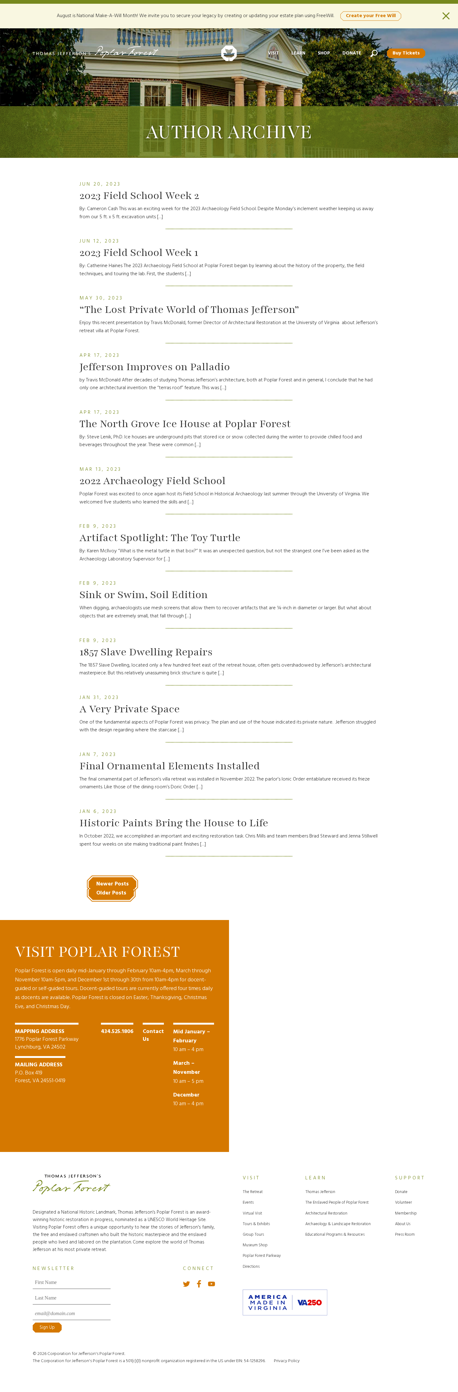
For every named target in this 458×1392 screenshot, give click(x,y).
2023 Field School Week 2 (139, 195)
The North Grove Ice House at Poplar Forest (185, 424)
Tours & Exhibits (256, 1224)
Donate (351, 53)
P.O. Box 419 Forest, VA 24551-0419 (40, 1072)
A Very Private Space (129, 709)
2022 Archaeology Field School (152, 481)
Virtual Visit (252, 1213)
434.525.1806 (117, 1031)
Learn (298, 53)
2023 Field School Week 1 (138, 252)
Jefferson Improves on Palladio (154, 367)
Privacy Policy (287, 1361)
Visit (273, 53)
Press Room (405, 1234)
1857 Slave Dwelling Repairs (145, 652)
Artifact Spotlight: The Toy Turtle (160, 538)
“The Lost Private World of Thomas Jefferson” (189, 309)
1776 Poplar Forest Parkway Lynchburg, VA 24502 (47, 1039)
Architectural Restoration (326, 1213)
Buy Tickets (406, 53)
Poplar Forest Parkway (262, 1256)
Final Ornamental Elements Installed (169, 766)
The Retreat (253, 1192)
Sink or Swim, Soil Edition (143, 594)
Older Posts (111, 893)
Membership (406, 1213)
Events (248, 1202)
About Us (402, 1224)
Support (410, 1178)
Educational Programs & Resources (335, 1234)
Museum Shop (255, 1245)
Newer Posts (112, 884)
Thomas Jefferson (320, 1192)
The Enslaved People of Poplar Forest (337, 1202)
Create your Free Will (371, 16)
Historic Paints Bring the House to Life (173, 823)
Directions (251, 1266)
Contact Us (153, 1035)
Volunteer (403, 1202)
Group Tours (253, 1234)
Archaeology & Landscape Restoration (338, 1224)
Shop (324, 53)
